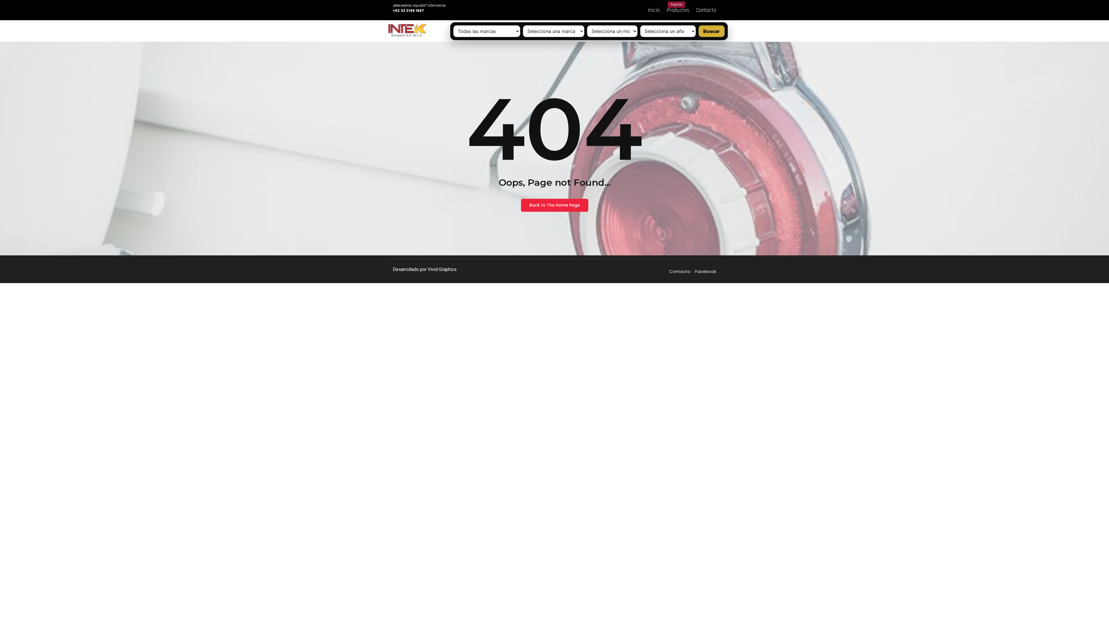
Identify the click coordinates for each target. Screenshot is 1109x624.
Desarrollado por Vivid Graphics (425, 269)
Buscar (711, 31)
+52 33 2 (400, 10)
